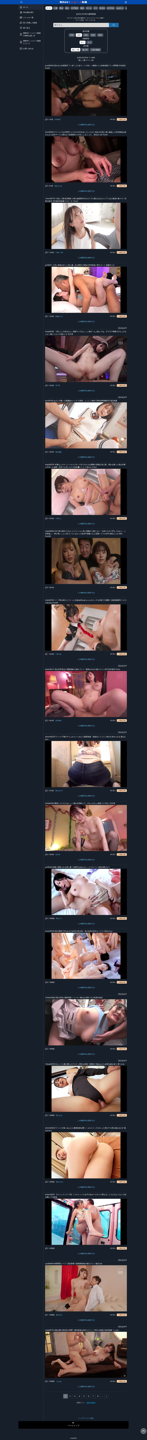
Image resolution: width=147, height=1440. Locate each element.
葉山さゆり (59, 790)
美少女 (102, 8)
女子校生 (74, 8)
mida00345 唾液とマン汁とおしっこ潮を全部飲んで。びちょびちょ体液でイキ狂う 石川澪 (80, 803)
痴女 (82, 8)
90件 (100, 35)
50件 (93, 35)
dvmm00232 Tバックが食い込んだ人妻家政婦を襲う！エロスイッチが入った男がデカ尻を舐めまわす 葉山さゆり (85, 1129)
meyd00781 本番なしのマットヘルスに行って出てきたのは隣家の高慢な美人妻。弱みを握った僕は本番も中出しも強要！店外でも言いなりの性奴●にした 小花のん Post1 (85, 465)
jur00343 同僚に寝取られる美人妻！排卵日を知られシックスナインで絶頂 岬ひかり (77, 867)
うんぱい (59, 1381)
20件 (79, 35)
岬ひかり (59, 918)
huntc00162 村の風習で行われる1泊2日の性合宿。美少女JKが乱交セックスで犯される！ (79, 931)
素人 (67, 8)
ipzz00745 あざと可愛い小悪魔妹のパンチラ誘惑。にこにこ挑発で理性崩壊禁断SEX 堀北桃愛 (81, 400)
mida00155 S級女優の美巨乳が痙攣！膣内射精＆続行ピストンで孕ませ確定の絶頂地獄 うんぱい (82, 1330)
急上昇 (85, 50)
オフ (89, 42)
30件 (86, 35)
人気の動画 (95, 50)
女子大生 (110, 8)
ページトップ (73, 1425)
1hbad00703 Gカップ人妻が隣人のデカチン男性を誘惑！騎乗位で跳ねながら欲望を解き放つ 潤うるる (84, 1064)
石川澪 (57, 385)
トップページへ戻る (86, 1418)
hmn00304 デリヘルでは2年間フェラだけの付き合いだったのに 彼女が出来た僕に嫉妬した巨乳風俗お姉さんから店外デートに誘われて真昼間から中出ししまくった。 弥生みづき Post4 (85, 133)
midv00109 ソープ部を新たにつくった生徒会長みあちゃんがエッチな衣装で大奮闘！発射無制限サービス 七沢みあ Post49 (86, 601)
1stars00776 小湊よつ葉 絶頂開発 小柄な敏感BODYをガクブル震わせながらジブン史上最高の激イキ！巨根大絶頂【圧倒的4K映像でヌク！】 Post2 (85, 199)
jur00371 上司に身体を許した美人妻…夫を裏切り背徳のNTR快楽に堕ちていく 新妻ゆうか (80, 265)
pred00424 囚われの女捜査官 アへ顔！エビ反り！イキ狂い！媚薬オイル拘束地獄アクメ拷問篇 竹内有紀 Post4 (85, 66)
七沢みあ (58, 654)
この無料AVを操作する (86, 124)
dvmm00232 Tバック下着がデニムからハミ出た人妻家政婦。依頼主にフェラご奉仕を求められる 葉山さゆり (85, 737)
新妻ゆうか (59, 316)
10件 (72, 35)
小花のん (58, 518)
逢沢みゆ (59, 1315)
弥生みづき (58, 186)
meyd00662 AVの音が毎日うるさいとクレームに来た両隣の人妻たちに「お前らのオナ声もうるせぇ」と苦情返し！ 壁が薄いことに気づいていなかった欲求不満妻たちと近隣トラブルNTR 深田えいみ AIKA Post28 (85, 533)
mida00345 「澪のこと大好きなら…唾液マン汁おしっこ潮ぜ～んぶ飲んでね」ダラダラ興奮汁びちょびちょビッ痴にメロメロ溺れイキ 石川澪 (85, 332)
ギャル (88, 8)
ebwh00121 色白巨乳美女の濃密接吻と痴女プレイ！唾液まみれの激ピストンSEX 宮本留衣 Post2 (82, 669)
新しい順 (75, 50)
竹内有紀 (58, 119)
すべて (48, 8)
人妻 (55, 8)
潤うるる (59, 1115)
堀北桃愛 (58, 452)
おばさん (119, 8)
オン (82, 42)
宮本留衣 (58, 720)
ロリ (95, 8)
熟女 (61, 8)
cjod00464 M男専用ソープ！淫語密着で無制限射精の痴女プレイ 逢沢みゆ (73, 1263)
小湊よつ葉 (59, 252)
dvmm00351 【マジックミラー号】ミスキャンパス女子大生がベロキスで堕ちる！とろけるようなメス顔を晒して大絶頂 (85, 1195)
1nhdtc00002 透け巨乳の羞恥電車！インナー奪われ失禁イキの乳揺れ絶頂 (74, 997)
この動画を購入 (121, 119)
